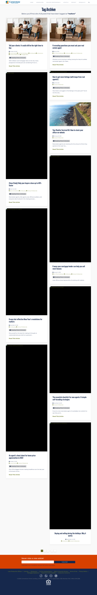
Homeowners (40, 53)
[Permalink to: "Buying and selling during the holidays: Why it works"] (70, 475)
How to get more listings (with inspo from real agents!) (69, 78)
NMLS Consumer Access (61, 571)
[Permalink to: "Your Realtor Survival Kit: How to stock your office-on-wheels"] (70, 114)
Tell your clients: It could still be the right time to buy (26, 46)
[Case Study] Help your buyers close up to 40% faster (25, 184)
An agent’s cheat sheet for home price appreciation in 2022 (22, 456)
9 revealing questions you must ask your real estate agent (68, 46)
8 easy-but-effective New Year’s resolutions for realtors (25, 320)
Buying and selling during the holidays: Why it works (70, 534)
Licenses (26, 571)
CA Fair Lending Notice (45, 571)
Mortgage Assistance (33, 573)
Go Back (46, 592)
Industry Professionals (15, 54)
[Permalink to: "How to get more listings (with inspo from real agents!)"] (70, 72)
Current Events (13, 53)
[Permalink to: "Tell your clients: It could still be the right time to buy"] (26, 29)
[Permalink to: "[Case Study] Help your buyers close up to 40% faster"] (26, 125)
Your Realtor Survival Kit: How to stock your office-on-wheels (68, 131)
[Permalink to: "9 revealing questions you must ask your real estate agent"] (70, 29)
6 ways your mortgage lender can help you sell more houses (69, 267)
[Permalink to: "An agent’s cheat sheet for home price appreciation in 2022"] (26, 398)
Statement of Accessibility (48, 573)
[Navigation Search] (89, 2)
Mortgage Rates (24, 54)
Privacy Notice (83, 571)
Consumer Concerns (64, 573)
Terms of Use (73, 571)
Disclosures (34, 571)
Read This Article (14, 66)
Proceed (51, 592)
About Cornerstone (14, 190)
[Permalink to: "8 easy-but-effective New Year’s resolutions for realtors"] (26, 261)
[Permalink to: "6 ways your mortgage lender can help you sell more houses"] (70, 208)
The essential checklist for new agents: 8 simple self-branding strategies (69, 398)
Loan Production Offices (15, 571)
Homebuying (32, 53)
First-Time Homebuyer (23, 53)
